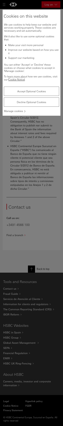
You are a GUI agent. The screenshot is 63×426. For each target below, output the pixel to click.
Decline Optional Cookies (31, 102)
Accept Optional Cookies (31, 91)
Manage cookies (13, 111)
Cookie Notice (16, 79)
